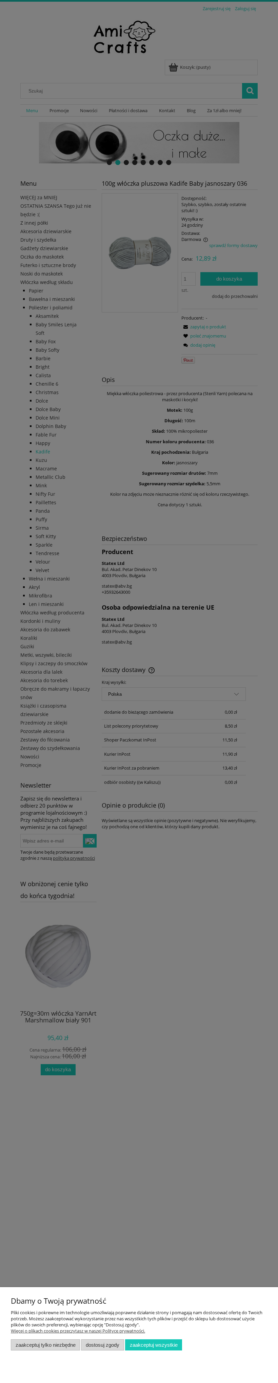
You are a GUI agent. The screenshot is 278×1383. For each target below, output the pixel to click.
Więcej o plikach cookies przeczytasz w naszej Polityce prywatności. (78, 1331)
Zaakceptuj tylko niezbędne (46, 1345)
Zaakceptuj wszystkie (154, 1345)
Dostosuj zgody (102, 1345)
